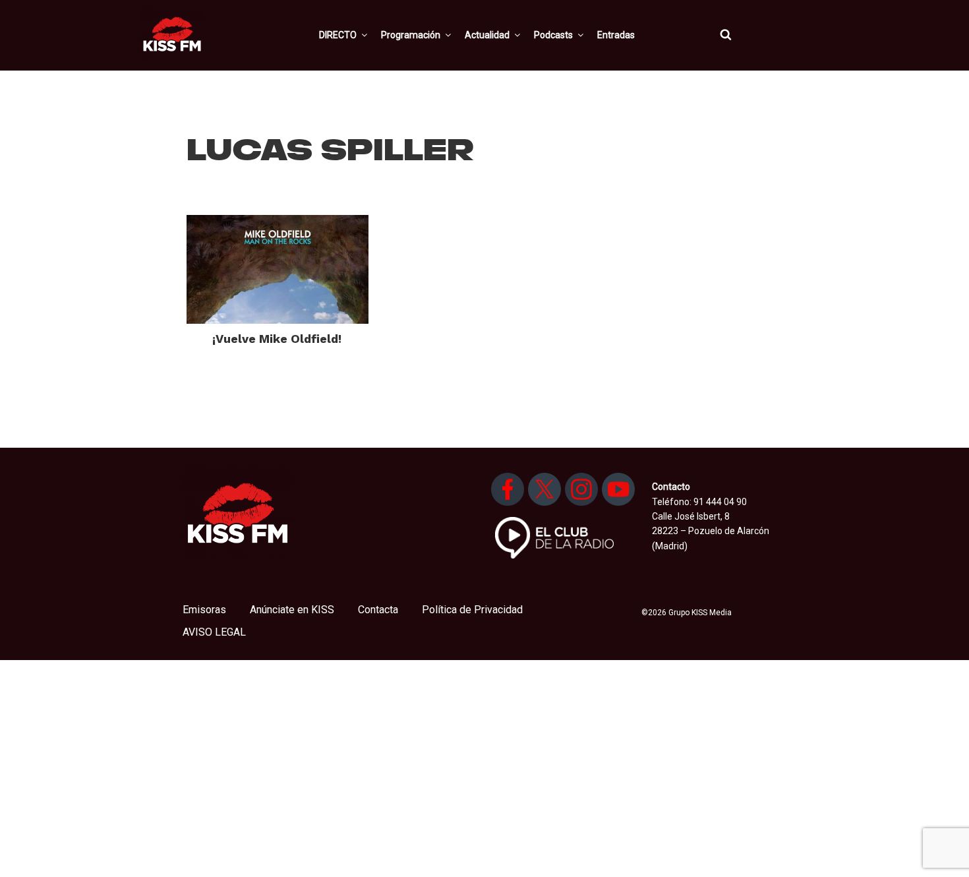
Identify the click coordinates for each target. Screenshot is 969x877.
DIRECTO (338, 35)
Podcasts (553, 35)
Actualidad (487, 35)
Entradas (616, 35)
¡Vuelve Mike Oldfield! (276, 339)
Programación (410, 35)
